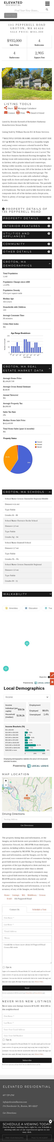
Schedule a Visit (39, 909)
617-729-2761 (8, 1095)
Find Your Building (14, 1138)
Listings (15, 895)
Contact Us (14, 909)
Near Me (10, 15)
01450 (9, 898)
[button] (4, 84)
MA (23, 895)
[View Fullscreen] (6, 791)
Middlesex (32, 895)
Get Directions (27, 825)
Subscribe (27, 1060)
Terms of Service (38, 993)
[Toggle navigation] (47, 4)
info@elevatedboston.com (15, 1102)
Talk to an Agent (39, 1138)
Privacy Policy (39, 982)
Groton (42, 895)
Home (7, 895)
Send (27, 988)
